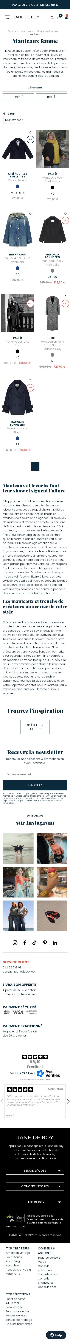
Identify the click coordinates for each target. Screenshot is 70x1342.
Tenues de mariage (19, 1320)
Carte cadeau (20, 1226)
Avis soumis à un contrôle (35, 1079)
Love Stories (14, 1257)
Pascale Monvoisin (18, 1269)
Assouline (12, 1265)
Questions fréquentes (25, 1180)
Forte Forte (13, 1274)
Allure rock (13, 1303)
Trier (49, 97)
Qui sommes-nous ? (24, 1211)
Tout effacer (14, 120)
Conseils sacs (47, 1287)
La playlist (17, 1221)
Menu (7, 18)
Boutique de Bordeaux (25, 1195)
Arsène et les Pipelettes (35, 727)
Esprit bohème (15, 1299)
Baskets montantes (19, 1324)
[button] (65, 17)
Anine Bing (13, 1261)
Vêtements (35, 87)
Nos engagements (23, 1216)
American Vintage (18, 1253)
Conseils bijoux (48, 1274)
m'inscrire (35, 785)
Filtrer (16, 97)
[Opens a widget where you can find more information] (56, 1335)
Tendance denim (17, 1311)
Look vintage (14, 1307)
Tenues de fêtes (16, 1315)
